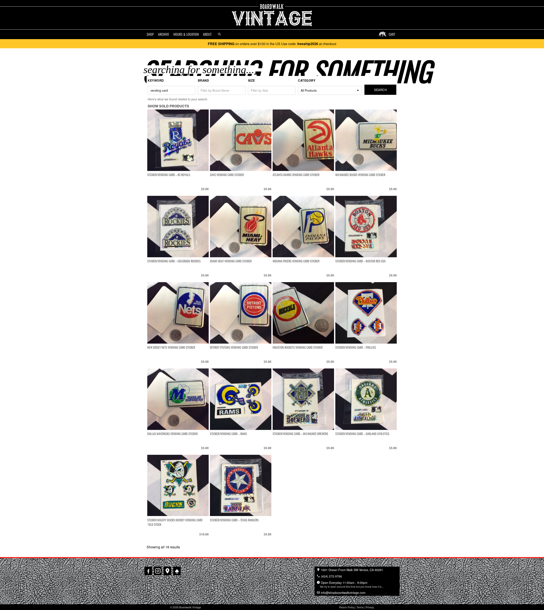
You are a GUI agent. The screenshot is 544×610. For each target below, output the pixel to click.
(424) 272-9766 (331, 576)
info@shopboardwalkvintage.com (343, 592)
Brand (203, 80)
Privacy (370, 607)
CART (392, 34)
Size (251, 80)
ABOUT (207, 34)
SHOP (150, 34)
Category (306, 80)
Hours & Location (186, 34)
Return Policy (347, 607)
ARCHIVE (163, 34)
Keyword (156, 80)
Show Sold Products (168, 106)
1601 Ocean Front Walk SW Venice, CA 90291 (351, 570)
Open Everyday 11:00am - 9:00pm (351, 584)
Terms (360, 607)
